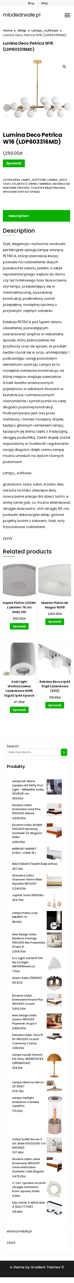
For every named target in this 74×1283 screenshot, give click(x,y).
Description (19, 215)
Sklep (44, 3)
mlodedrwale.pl (21, 14)
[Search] (64, 752)
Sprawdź (13, 163)
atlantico (19, 184)
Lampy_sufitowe (33, 180)
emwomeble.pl (19, 1231)
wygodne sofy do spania (21, 192)
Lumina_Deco (57, 180)
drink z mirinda (40, 184)
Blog (31, 3)
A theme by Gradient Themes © (37, 1267)
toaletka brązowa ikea (48, 188)
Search (13, 746)
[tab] (36, 216)
